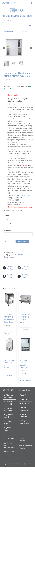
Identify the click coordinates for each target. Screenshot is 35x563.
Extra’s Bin (8, 230)
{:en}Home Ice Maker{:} (8, 416)
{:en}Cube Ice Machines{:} (8, 396)
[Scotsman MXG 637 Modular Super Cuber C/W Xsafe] (25, 346)
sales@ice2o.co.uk (8, 4)
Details (13, 332)
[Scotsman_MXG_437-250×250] (17, 48)
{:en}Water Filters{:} (7, 429)
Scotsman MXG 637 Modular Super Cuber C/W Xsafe (24, 365)
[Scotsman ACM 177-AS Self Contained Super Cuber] (10, 300)
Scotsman (12, 257)
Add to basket (22, 241)
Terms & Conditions (23, 415)
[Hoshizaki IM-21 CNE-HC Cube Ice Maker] (10, 346)
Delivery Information (24, 409)
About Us (23, 395)
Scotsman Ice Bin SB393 (22, 195)
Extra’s (6, 215)
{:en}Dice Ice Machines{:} (8, 409)
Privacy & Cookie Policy (24, 422)
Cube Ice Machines (17, 255)
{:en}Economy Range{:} (8, 422)
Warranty (7, 223)
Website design (9, 465)
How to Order (24, 403)
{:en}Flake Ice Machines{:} (8, 403)
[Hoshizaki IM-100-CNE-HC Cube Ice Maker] (25, 300)
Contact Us (23, 399)
